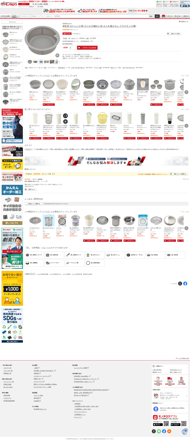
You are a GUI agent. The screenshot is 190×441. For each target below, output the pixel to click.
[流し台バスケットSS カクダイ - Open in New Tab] (35, 118)
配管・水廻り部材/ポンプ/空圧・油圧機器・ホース (64, 149)
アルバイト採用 (38, 395)
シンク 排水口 (67, 274)
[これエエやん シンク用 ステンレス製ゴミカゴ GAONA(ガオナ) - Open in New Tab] (116, 84)
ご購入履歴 (40, 6)
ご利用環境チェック (80, 414)
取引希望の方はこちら (40, 409)
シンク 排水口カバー (55, 274)
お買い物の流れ (157, 370)
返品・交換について (175, 372)
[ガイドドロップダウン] (174, 5)
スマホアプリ (7, 398)
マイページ (21, 6)
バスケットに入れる (89, 47)
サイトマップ (78, 417)
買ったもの (177, 16)
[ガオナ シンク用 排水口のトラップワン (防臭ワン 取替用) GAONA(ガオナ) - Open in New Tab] (170, 84)
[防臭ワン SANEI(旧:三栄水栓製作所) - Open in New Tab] (129, 84)
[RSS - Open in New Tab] (169, 433)
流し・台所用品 (109, 149)
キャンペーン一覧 (9, 381)
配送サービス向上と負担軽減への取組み (45, 384)
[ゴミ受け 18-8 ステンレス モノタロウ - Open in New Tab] (183, 221)
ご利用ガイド (159, 366)
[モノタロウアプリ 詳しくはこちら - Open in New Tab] (170, 417)
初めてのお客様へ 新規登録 (41, 4)
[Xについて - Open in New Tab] (154, 433)
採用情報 (34, 392)
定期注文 (31, 6)
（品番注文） (14, 16)
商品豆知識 (7, 395)
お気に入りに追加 (175, 33)
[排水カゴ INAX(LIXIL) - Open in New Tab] (116, 118)
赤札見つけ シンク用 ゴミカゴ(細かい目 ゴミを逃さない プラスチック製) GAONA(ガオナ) (153, 149)
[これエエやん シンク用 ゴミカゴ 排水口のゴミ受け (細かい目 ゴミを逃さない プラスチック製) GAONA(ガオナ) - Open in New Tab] (89, 84)
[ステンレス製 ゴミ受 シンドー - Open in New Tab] (156, 221)
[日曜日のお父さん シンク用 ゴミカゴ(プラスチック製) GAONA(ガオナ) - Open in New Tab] (102, 118)
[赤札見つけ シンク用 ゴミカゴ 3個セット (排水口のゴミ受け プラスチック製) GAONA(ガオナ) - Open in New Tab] (156, 118)
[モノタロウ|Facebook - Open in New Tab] (164, 433)
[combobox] (90, 16)
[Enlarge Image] (57, 55)
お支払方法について (175, 370)
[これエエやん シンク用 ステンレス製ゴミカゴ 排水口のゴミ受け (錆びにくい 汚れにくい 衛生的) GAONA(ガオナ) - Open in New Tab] (49, 118)
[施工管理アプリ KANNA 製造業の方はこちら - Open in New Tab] (12, 268)
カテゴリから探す (5, 16)
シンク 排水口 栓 (77, 274)
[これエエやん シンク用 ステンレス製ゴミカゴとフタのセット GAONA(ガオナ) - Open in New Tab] (183, 84)
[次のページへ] (186, 92)
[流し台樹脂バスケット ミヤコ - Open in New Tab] (89, 118)
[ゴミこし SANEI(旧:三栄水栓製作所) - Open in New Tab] (102, 221)
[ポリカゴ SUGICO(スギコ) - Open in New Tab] (129, 118)
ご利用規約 (77, 403)
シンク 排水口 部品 (42, 274)
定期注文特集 (7, 384)
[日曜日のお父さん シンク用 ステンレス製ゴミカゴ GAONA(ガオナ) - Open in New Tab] (49, 84)
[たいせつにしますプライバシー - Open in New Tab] (184, 431)
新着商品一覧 (7, 373)
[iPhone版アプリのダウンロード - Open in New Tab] (161, 423)
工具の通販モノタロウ (42, 149)
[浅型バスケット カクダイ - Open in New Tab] (35, 84)
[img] (9, 4)
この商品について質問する (33, 203)
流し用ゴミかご (120, 149)
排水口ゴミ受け (87, 274)
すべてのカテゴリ (24, 16)
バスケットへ (50, 104)
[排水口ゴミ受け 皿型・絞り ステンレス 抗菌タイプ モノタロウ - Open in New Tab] (129, 221)
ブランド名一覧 (8, 370)
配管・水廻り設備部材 (87, 149)
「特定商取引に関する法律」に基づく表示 (86, 406)
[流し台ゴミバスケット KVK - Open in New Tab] (49, 221)
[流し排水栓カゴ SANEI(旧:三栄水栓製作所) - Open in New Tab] (62, 84)
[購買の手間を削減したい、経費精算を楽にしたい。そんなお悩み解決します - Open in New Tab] (106, 161)
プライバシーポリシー (80, 412)
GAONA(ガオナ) (67, 23)
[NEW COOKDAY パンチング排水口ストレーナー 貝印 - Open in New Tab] (116, 221)
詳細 (151, 16)
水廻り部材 (99, 149)
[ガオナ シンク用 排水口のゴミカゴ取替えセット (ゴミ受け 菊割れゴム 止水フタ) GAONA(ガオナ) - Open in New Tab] (62, 118)
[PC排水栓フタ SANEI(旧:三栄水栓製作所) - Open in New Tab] (76, 84)
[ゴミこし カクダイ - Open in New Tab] (62, 221)
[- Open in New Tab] (158, 381)
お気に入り (186, 16)
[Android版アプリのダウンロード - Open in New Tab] (179, 423)
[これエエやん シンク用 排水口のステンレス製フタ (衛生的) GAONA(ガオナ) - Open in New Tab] (170, 221)
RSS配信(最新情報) (9, 401)
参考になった (32, 189)
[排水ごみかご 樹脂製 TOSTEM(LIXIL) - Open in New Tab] (143, 84)
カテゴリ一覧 (7, 368)
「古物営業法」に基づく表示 (82, 409)
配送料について (157, 372)
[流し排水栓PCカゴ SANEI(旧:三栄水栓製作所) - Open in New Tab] (89, 221)
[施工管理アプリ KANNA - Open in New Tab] (12, 253)
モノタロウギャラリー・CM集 (42, 387)
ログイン (24, 4)
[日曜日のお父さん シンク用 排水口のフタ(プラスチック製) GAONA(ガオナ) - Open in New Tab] (102, 84)
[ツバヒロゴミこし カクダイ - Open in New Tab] (35, 221)
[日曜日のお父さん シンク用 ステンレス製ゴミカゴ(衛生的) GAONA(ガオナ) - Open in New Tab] (170, 118)
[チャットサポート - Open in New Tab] (166, 3)
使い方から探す (8, 387)
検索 (157, 16)
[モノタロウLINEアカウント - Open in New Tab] (159, 433)
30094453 (40, 179)
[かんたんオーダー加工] (12, 225)
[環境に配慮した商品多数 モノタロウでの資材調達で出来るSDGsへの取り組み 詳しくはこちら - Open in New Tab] (12, 342)
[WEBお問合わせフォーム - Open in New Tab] (159, 3)
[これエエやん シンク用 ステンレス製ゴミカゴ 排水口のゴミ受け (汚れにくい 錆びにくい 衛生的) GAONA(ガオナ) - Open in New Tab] (183, 118)
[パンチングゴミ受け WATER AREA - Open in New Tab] (143, 221)
